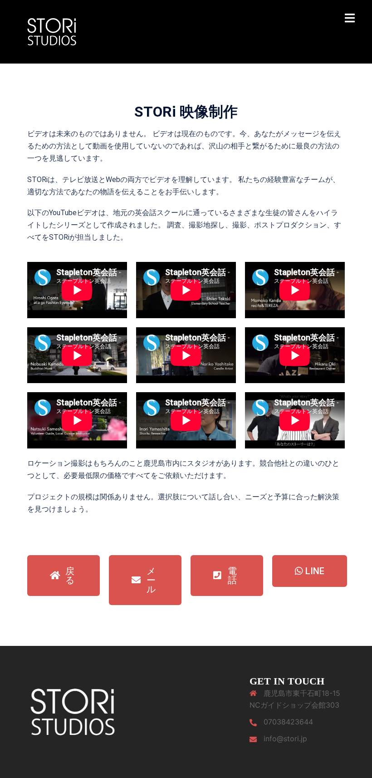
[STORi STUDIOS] (52, 30)
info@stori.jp (285, 738)
